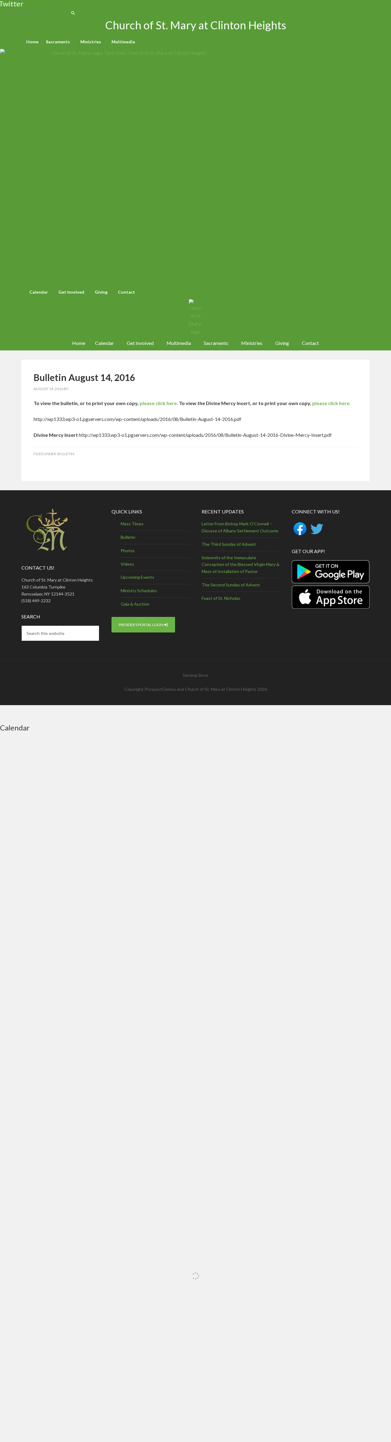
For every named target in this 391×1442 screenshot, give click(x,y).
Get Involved (71, 292)
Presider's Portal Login (141, 624)
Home (32, 41)
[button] (59, 42)
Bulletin (65, 453)
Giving (101, 292)
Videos (127, 564)
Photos (128, 550)
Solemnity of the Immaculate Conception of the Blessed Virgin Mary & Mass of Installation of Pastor (241, 564)
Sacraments (58, 41)
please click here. (159, 403)
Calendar (38, 292)
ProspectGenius (160, 689)
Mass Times (132, 523)
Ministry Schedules (139, 590)
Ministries (90, 41)
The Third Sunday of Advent (229, 544)
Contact (126, 292)
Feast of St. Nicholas (221, 598)
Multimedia (123, 41)
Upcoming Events (137, 577)
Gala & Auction (135, 604)
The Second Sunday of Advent (231, 584)
